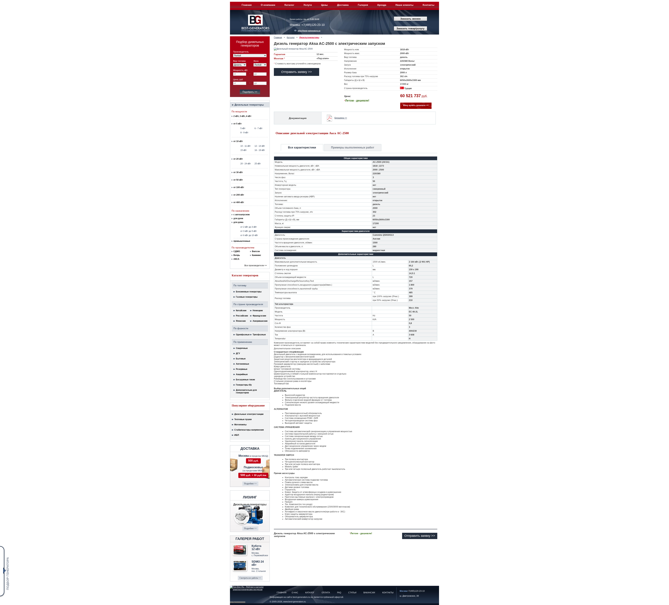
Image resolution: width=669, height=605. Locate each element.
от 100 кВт (238, 187)
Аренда (381, 4)
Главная (247, 4)
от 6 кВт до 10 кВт (249, 235)
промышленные (241, 241)
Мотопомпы (240, 424)
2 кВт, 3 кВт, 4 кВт (242, 116)
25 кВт (258, 163)
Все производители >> (255, 265)
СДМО (236, 251)
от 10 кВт (238, 141)
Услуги (307, 4)
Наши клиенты (404, 4)
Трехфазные (259, 334)
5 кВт (242, 128)
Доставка (343, 4)
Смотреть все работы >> (250, 578)
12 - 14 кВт (260, 146)
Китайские (241, 310)
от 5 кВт (237, 123)
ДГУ (238, 353)
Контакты (428, 4)
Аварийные (242, 374)
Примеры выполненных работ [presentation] (352, 147)
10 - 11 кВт (245, 146)
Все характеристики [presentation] (302, 147)
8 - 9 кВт (244, 132)
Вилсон (256, 251)
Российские (242, 316)
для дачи (238, 218)
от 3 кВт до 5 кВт (248, 231)
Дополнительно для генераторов (246, 391)
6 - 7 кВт (259, 128)
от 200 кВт (238, 195)
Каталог (289, 4)
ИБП (236, 435)
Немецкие (258, 310)
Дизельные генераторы (249, 104)
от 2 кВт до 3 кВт (248, 227)
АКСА (236, 259)
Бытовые (241, 358)
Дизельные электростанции (248, 414)
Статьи (352, 592)
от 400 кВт (238, 202)
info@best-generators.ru (309, 31)
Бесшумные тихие (245, 379)
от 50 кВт (238, 180)
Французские (259, 316)
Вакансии (369, 592)
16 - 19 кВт (260, 150)
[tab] (302, 147)
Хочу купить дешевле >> (416, 105)
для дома (238, 222)
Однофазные (242, 334)
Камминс (256, 255)
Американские (259, 321)
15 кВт (243, 150)
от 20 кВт (238, 159)
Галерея (363, 4)
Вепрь (236, 255)
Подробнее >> (250, 483)
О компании (268, 4)
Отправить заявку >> (296, 72)
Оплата (326, 592)
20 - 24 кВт (245, 163)
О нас (295, 592)
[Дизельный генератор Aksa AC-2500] (297, 49)
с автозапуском (241, 214)
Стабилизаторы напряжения (249, 430)
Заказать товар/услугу (410, 28)
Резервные (241, 369)
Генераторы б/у (244, 385)
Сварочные (242, 348)
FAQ (339, 592)
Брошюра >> (340, 118)
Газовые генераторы (246, 297)
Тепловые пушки (243, 419)
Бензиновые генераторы (249, 291)
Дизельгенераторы (309, 37)
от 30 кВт (238, 172)
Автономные (242, 364)
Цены (324, 4)
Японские (241, 321)
